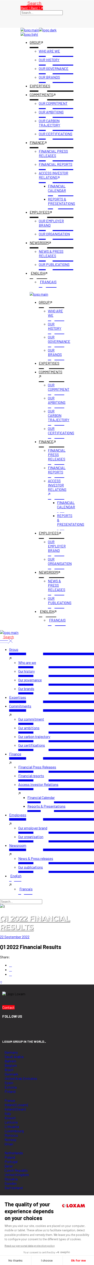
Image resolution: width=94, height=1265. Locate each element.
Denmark (11, 1074)
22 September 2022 (14, 937)
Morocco (11, 1135)
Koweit (10, 1118)
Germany (11, 1052)
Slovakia (11, 1179)
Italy (8, 1113)
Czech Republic (16, 1170)
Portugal (11, 1161)
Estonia (11, 1087)
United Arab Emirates (21, 1078)
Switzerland (14, 1187)
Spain (9, 1083)
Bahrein (10, 1061)
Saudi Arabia (14, 1056)
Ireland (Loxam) (16, 1105)
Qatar (9, 1166)
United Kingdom (17, 1174)
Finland (10, 1091)
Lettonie (11, 1122)
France (10, 1100)
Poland (10, 1157)
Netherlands (14, 1153)
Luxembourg (14, 1131)
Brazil (9, 1069)
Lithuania (12, 1126)
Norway (10, 1139)
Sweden (11, 1183)
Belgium (11, 1065)
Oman (9, 1144)
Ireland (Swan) (15, 1109)
